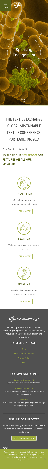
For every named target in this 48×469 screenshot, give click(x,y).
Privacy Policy (24, 358)
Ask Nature (24, 400)
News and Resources (24, 353)
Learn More (24, 211)
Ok (24, 464)
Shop (24, 349)
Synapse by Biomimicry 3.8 (24, 380)
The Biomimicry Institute (24, 388)
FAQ (24, 362)
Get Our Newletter (24, 438)
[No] (44, 459)
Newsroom (29, 155)
